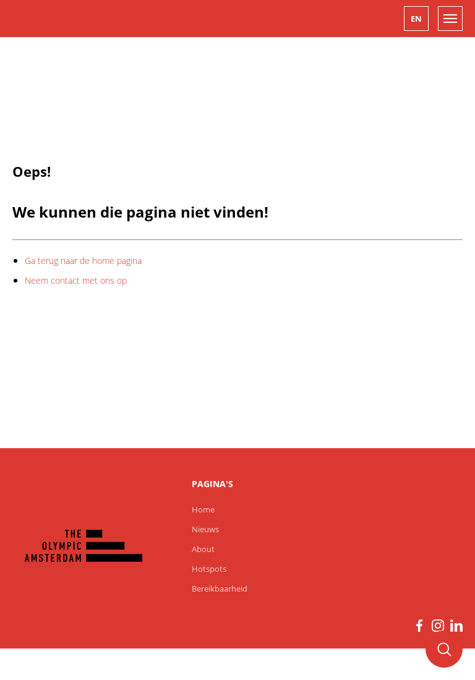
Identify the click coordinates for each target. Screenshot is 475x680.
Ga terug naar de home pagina (83, 260)
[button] (416, 18)
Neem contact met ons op (76, 280)
